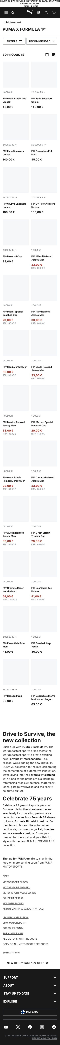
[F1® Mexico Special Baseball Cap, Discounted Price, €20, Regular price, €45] (44, 410)
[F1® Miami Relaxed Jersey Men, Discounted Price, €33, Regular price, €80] (44, 244)
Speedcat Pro (11, 952)
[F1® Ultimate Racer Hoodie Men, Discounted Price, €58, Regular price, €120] (16, 576)
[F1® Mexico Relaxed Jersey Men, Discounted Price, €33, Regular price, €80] (16, 410)
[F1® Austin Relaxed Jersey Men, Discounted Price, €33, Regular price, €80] (16, 521)
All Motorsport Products (20, 938)
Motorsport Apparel (16, 887)
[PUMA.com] (30, 12)
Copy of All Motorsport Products (25, 944)
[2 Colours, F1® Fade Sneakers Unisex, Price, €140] (44, 85)
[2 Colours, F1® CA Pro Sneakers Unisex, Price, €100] (16, 190)
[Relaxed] (53, 54)
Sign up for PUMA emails (19, 858)
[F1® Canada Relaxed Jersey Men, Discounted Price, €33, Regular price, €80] (44, 465)
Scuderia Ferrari (13, 898)
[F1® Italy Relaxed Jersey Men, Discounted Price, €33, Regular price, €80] (44, 300)
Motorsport (13, 22)
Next (6, 876)
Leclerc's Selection (15, 917)
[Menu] (6, 12)
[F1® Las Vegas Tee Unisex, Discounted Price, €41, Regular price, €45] (44, 576)
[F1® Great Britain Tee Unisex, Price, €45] (16, 85)
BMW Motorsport (14, 922)
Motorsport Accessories (19, 892)
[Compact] (47, 54)
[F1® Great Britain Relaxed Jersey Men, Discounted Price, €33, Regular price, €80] (16, 465)
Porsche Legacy (13, 928)
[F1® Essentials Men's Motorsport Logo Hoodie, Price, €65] (44, 682)
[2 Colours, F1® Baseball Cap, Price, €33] (16, 241)
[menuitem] (6, 1027)
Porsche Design (13, 933)
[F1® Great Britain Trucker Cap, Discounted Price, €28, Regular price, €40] (44, 521)
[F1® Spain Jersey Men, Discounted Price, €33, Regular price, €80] (16, 353)
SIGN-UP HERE (31, 6)
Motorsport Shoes (15, 882)
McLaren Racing (13, 903)
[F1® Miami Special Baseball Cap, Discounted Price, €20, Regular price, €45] (16, 300)
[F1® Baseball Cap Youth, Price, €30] (44, 630)
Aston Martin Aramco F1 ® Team (23, 908)
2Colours (37, 92)
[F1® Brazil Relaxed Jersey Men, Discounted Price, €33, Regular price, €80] (44, 355)
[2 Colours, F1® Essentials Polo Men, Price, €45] (44, 137)
